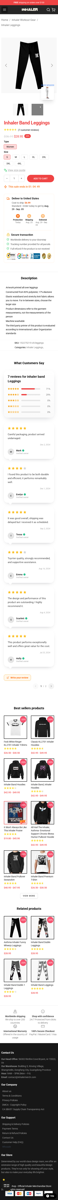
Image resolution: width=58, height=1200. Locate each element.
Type (6, 141)
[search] (48, 10)
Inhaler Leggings (10, 25)
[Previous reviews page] (36, 686)
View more (29, 896)
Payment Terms (10, 1128)
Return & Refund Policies (14, 1133)
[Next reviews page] (51, 686)
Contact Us (7, 1137)
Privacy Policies (10, 1100)
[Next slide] (51, 65)
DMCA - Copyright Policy (14, 1104)
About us (6, 1091)
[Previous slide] (6, 65)
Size (6, 152)
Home (4, 19)
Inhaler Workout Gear (24, 19)
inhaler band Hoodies (14, 784)
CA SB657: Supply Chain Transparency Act (23, 1109)
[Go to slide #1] (20, 109)
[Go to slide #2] (37, 109)
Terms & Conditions (12, 1095)
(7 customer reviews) (28, 130)
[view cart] (53, 10)
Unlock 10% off (6, 1185)
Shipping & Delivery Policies (15, 1124)
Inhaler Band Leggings (42, 985)
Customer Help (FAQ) (12, 1142)
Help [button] (52, 1196)
